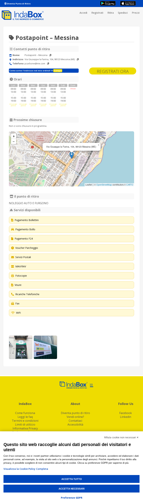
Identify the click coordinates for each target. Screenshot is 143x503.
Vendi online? (75, 417)
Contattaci (75, 421)
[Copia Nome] (50, 55)
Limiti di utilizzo (25, 424)
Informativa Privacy (25, 428)
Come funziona (25, 413)
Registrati (97, 12)
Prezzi (136, 12)
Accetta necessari (72, 488)
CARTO (129, 184)
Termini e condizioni (25, 421)
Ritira (110, 12)
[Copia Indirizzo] (78, 59)
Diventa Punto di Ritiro (18, 3)
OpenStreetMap (104, 184)
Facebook (125, 413)
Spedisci (123, 12)
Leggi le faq (25, 417)
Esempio (58, 70)
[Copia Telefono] (48, 63)
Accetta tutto (71, 479)
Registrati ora (113, 71)
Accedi (83, 12)
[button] (71, 155)
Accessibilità (75, 424)
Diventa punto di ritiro (75, 413)
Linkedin (125, 417)
